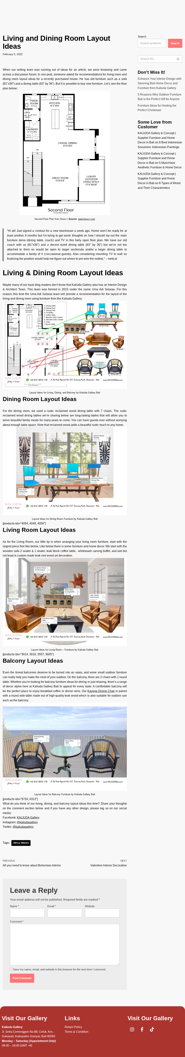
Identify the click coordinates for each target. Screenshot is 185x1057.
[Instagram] (132, 1029)
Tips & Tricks (21, 843)
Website (89, 906)
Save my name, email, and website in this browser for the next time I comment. (59, 969)
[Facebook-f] (142, 1029)
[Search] (178, 59)
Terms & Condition (76, 1031)
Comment (16, 921)
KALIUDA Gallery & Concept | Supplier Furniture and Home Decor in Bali (157, 138)
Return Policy (73, 1027)
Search (142, 36)
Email (51, 906)
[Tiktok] (151, 1029)
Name (14, 906)
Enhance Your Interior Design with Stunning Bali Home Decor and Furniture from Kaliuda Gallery (159, 83)
